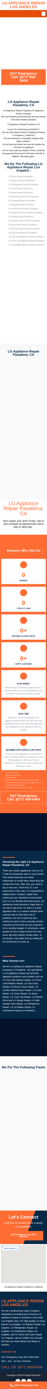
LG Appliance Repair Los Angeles (23, 5)
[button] (43, 14)
